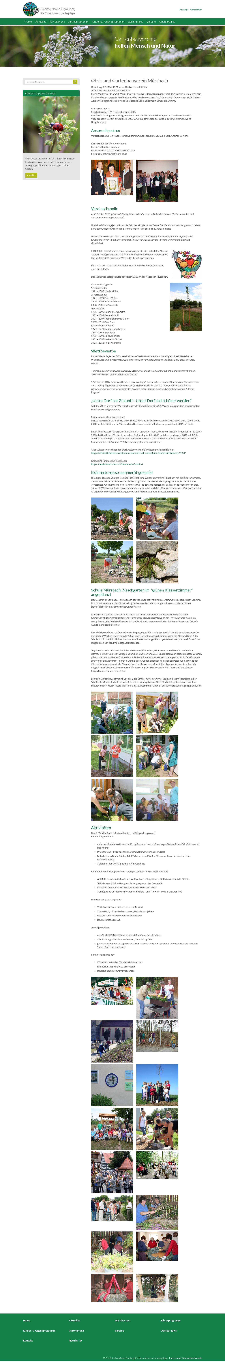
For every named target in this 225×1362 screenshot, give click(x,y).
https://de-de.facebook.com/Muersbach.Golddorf (117, 464)
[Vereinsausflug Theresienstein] (157, 1165)
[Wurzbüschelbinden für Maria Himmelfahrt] (157, 1212)
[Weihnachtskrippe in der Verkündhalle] (157, 1287)
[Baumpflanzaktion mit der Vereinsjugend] (157, 1084)
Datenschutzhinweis (192, 1358)
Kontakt (184, 9)
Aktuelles (40, 21)
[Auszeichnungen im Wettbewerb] (112, 1084)
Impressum (174, 1358)
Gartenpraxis (135, 21)
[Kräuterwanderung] (112, 1207)
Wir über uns (57, 21)
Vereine (151, 21)
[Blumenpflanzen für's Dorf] (157, 997)
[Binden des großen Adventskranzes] (157, 1246)
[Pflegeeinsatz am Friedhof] (112, 1041)
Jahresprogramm (78, 21)
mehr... (32, 175)
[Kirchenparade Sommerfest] (112, 1172)
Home (28, 21)
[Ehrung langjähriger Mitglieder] (157, 180)
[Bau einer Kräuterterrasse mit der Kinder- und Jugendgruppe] (157, 1128)
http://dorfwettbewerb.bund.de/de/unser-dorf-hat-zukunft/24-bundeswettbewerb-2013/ (138, 452)
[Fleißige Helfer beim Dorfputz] (157, 1036)
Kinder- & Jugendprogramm (108, 21)
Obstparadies (167, 21)
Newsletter (196, 9)
